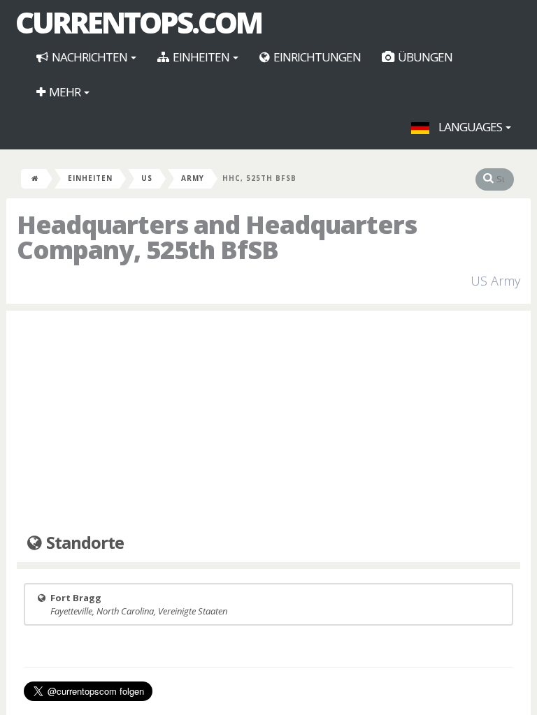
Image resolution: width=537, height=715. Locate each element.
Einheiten (201, 57)
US (146, 178)
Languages (470, 127)
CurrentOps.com (138, 22)
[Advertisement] (268, 422)
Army (192, 178)
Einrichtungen (316, 57)
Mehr (65, 92)
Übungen (424, 57)
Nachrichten (89, 57)
